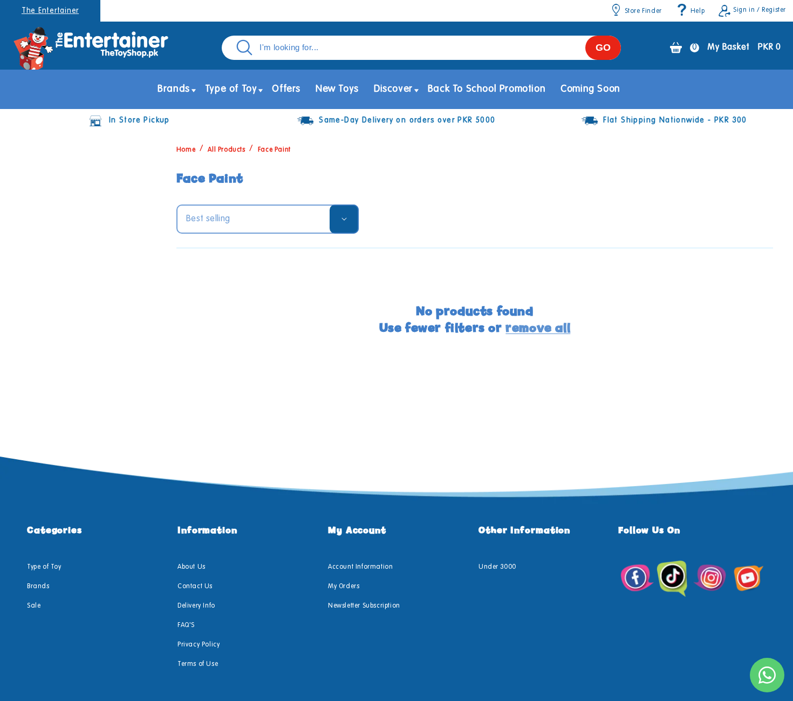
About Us (191, 567)
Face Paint (274, 150)
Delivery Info (196, 606)
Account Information (360, 567)
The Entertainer (50, 11)
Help (698, 11)
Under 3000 (497, 567)
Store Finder (643, 11)
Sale (33, 606)
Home (185, 150)
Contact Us (195, 586)
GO (603, 47)
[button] (173, 89)
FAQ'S (186, 625)
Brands (38, 586)
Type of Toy (44, 567)
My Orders (343, 586)
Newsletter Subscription (364, 606)
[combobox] (421, 48)
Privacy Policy (198, 645)
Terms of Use (197, 664)
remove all (537, 328)
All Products (226, 150)
